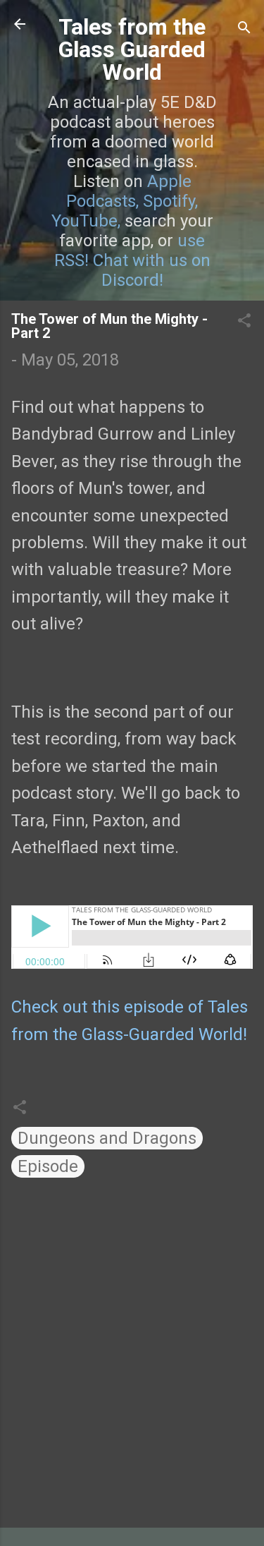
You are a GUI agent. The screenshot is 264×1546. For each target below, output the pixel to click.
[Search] (244, 28)
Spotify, (170, 201)
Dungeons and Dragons (107, 1138)
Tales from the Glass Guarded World (132, 49)
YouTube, (85, 221)
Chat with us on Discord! (151, 270)
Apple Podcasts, (128, 191)
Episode (48, 1166)
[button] (244, 322)
